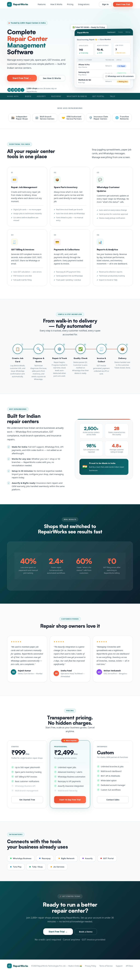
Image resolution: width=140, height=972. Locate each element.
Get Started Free (27, 799)
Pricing (70, 4)
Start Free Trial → (22, 78)
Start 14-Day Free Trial (70, 799)
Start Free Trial (123, 4)
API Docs (129, 966)
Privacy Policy (90, 966)
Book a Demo (85, 931)
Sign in (105, 4)
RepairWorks (20, 4)
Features (42, 4)
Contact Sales (112, 799)
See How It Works (52, 78)
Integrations (83, 4)
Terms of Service (106, 966)
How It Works (56, 4)
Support (119, 966)
